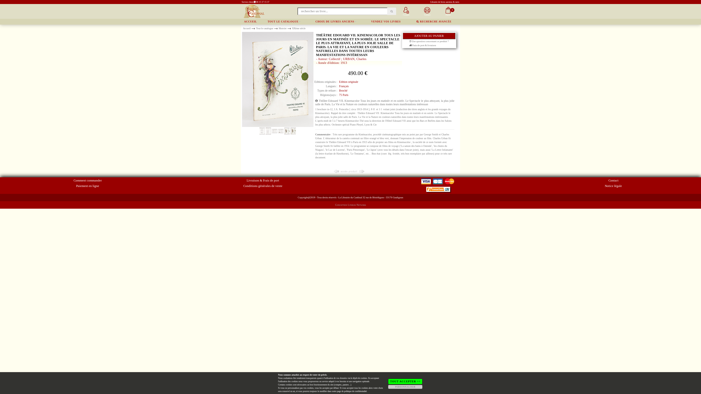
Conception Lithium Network (350, 205)
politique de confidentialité (355, 391)
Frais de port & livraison (424, 45)
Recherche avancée (435, 21)
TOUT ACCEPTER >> (405, 381)
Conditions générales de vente (262, 186)
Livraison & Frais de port (263, 180)
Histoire (283, 28)
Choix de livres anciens (334, 21)
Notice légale (613, 186)
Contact (613, 180)
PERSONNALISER (405, 387)
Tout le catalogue (283, 21)
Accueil (250, 21)
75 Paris (343, 94)
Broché (343, 90)
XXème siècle (299, 28)
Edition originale (348, 81)
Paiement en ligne (87, 186)
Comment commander (88, 180)
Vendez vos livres (386, 21)
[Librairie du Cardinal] (254, 11)
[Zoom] (277, 79)
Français (344, 86)
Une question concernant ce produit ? (430, 41)
